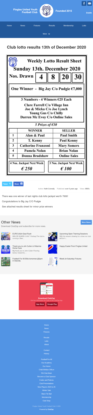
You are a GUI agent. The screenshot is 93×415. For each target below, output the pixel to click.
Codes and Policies (46, 380)
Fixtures (37, 26)
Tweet (5, 184)
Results (52, 26)
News (22, 26)
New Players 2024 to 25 (46, 387)
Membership (68, 26)
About (46, 344)
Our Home (46, 366)
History (46, 354)
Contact (46, 350)
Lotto (84, 26)
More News (86, 222)
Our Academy (46, 363)
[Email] (89, 3)
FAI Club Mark (46, 373)
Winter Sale (46, 390)
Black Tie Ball (46, 394)
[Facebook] (84, 3)
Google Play (52, 304)
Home (9, 26)
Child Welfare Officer (46, 370)
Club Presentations (46, 383)
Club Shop (46, 401)
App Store (40, 304)
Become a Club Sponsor (46, 376)
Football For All (46, 359)
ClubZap (51, 409)
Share (17, 184)
